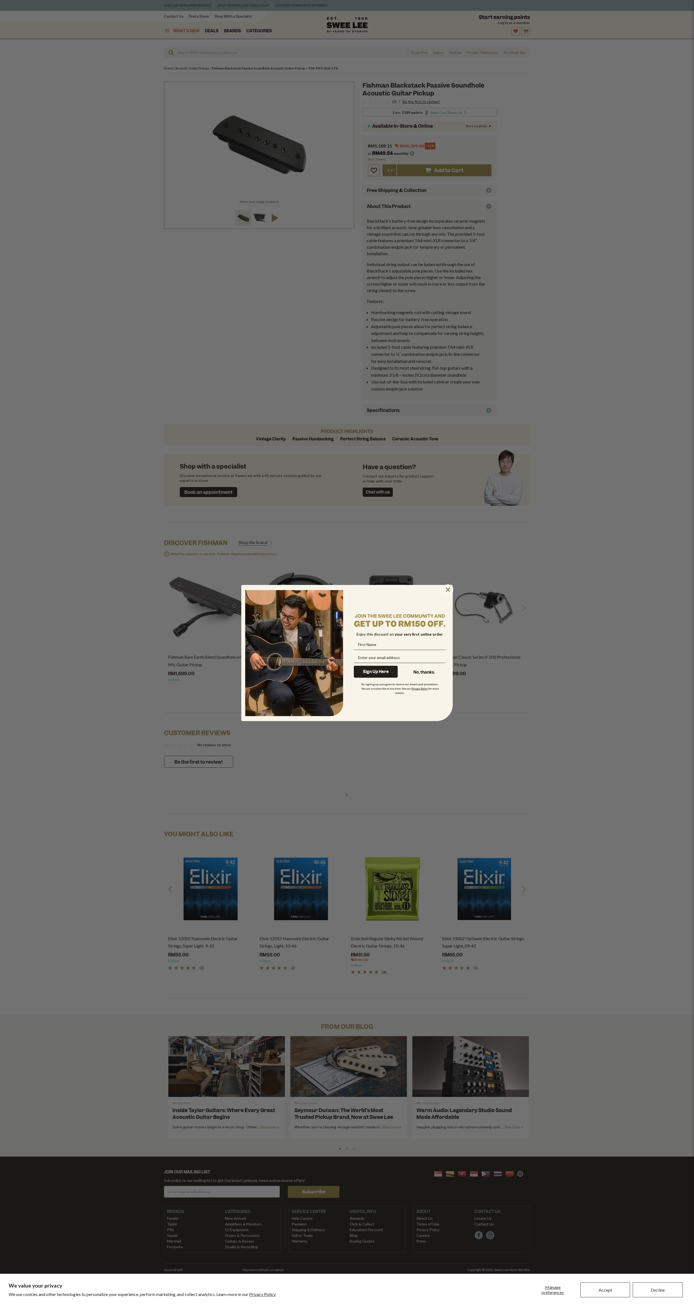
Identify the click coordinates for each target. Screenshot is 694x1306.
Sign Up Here (376, 671)
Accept (605, 1289)
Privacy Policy (262, 1294)
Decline (658, 1289)
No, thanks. (424, 672)
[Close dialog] (448, 589)
